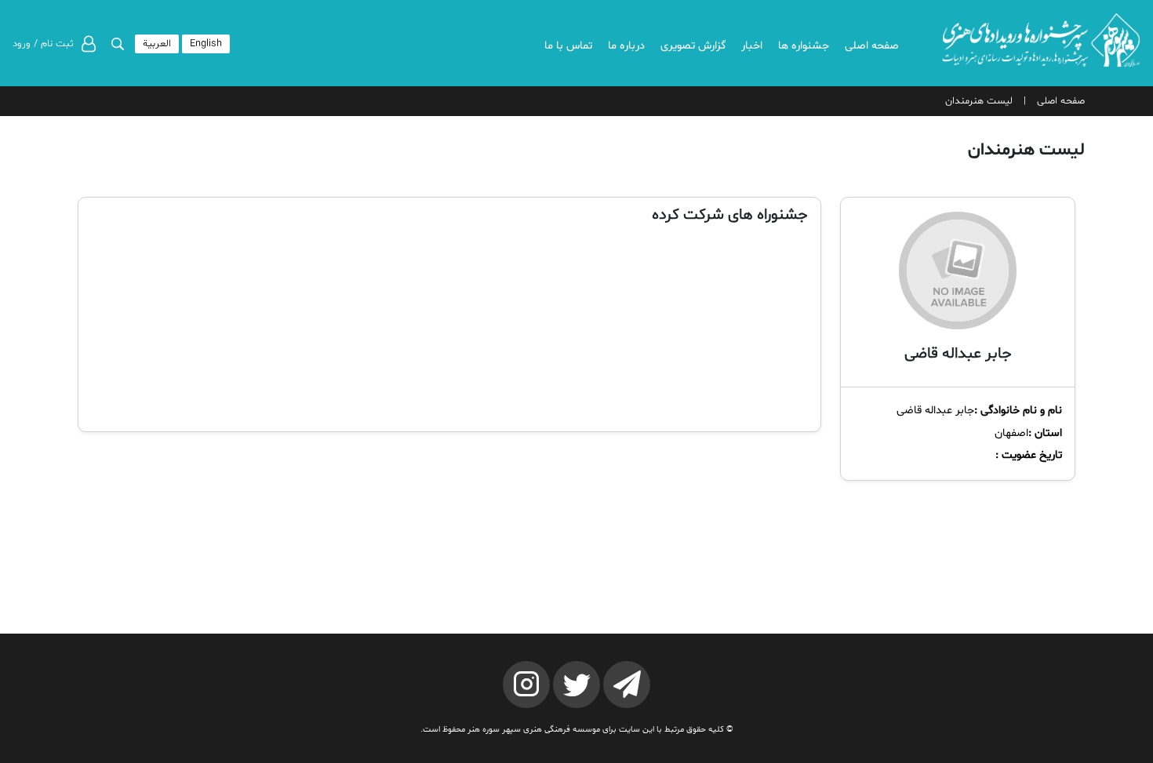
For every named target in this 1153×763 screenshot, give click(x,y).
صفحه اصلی (872, 45)
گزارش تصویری (693, 45)
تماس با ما (568, 45)
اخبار (751, 45)
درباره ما (626, 45)
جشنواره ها (803, 45)
